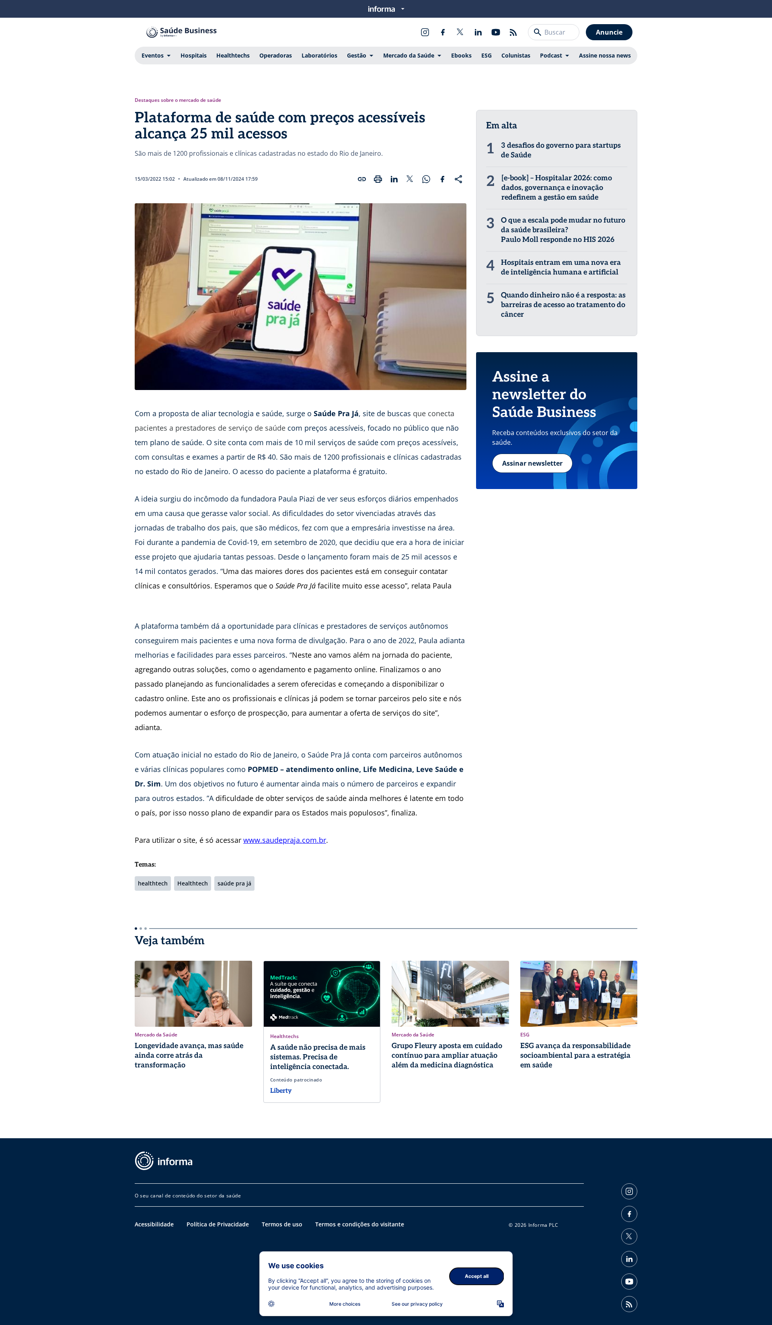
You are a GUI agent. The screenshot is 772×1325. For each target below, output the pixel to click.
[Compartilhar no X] (410, 179)
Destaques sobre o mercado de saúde (178, 100)
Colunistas (515, 55)
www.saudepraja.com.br (284, 840)
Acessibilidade (154, 1224)
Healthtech (192, 883)
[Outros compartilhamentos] (458, 179)
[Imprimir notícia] (378, 179)
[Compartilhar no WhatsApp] (426, 179)
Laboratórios (319, 55)
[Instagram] (425, 32)
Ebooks (461, 55)
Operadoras (275, 55)
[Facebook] (443, 32)
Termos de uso (282, 1224)
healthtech (153, 883)
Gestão (356, 55)
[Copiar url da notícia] (362, 179)
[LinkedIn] (478, 32)
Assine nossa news (605, 55)
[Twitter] (460, 32)
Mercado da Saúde (408, 55)
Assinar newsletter (532, 463)
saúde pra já (234, 883)
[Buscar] (537, 32)
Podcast (551, 55)
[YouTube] (496, 32)
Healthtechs (233, 55)
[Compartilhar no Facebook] (442, 179)
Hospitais (194, 55)
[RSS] (513, 32)
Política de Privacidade (218, 1224)
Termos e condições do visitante (359, 1224)
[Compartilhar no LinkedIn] (394, 179)
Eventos (153, 55)
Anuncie (609, 32)
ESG (486, 55)
